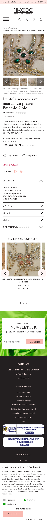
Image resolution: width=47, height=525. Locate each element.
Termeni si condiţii (23, 401)
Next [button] (40, 82)
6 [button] (23, 72)
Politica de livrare (23, 396)
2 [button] (12, 72)
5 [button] (20, 72)
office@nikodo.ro (23, 374)
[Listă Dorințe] (33, 19)
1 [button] (9, 72)
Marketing (11, 504)
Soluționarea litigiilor (23, 417)
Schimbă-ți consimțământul (24, 413)
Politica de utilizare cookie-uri (23, 409)
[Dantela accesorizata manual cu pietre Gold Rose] (23, 259)
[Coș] (41, 19)
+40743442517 (23, 378)
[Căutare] (19, 19)
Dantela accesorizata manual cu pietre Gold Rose (23, 280)
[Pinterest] (21, 171)
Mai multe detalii (23, 509)
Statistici (31, 500)
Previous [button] (6, 82)
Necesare (11, 500)
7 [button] (26, 72)
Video (6, 220)
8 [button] (29, 72)
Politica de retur (23, 392)
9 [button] (32, 72)
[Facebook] (15, 171)
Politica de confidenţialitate (23, 405)
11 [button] (38, 72)
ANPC (23, 421)
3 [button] (15, 72)
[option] (23, 55)
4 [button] (18, 72)
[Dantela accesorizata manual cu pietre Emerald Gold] (15, 82)
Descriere (9, 180)
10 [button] (35, 72)
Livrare (7, 206)
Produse (23, 460)
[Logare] (26, 19)
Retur (6, 213)
